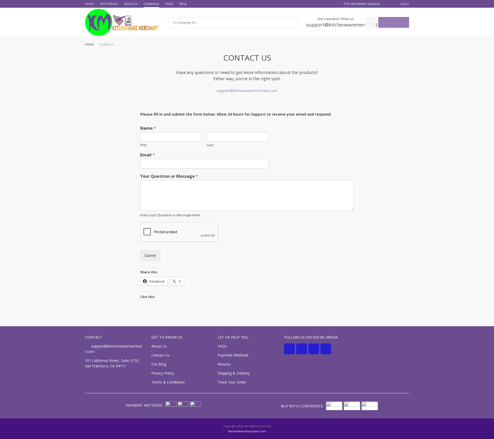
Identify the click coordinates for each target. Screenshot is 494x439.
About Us (130, 4)
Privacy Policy (162, 373)
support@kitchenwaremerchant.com (247, 90)
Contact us (151, 4)
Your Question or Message (169, 176)
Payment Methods (233, 355)
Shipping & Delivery (234, 373)
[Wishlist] (370, 22)
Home (89, 4)
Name (148, 128)
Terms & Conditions (168, 382)
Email (147, 155)
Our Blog (158, 364)
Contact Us (160, 355)
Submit (150, 255)
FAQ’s (169, 4)
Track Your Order (232, 382)
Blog (183, 4)
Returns (224, 364)
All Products (109, 4)
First (143, 145)
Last (210, 145)
